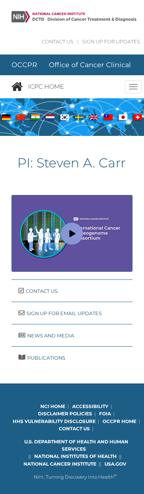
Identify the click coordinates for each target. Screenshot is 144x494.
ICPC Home (46, 86)
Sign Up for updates (111, 42)
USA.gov (115, 464)
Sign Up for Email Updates (64, 313)
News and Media (50, 336)
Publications (46, 358)
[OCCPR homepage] (19, 87)
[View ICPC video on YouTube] (72, 233)
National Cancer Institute (59, 464)
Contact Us (57, 42)
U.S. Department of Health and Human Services (76, 445)
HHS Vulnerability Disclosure (54, 421)
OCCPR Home (119, 421)
